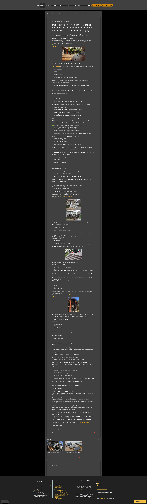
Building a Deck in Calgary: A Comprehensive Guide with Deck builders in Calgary (54, 453)
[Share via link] (61, 429)
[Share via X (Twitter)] (55, 429)
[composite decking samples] (73, 446)
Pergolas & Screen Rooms (58, 491)
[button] (99, 13)
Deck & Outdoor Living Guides (58, 13)
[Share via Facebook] (52, 429)
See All (99, 439)
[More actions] (94, 21)
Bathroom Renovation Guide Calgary (74, 13)
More (86, 13)
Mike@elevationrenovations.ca (39, 491)
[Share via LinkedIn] (58, 429)
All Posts (48, 13)
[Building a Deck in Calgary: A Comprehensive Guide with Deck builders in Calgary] (55, 446)
